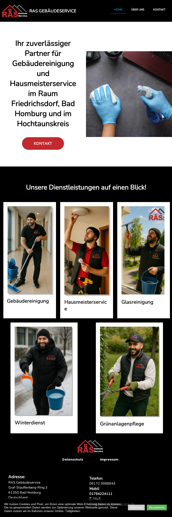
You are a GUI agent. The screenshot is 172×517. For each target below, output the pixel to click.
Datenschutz (72, 459)
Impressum (109, 459)
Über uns (137, 10)
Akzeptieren (157, 507)
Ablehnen (136, 507)
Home (118, 10)
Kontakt (159, 10)
